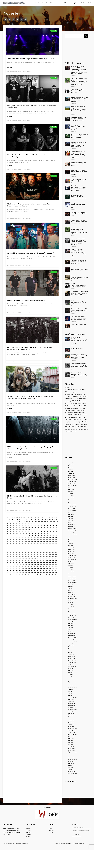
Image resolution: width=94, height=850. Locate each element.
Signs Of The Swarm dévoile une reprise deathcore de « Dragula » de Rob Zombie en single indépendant (79, 99)
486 (11, 568)
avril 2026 (70, 471)
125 (50, 523)
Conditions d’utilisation (78, 843)
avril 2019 (70, 629)
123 (44, 523)
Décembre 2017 (72, 660)
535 (56, 572)
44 (50, 515)
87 (47, 519)
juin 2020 (70, 602)
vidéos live (71, 431)
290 (35, 544)
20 (45, 513)
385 (14, 556)
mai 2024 (70, 518)
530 (41, 572)
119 (32, 523)
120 (35, 523)
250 (17, 539)
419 (14, 560)
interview (71, 405)
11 (24, 513)
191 (44, 531)
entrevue (68, 396)
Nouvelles (37, 3)
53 (19, 517)
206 (38, 533)
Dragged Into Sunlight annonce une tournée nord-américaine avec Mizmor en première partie (79, 374)
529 (38, 572)
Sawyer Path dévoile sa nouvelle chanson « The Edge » (26, 300)
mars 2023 (71, 547)
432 (53, 560)
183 (20, 531)
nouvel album (76, 415)
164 (14, 529)
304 (26, 546)
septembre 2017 (72, 666)
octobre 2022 (71, 557)
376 (38, 554)
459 (32, 564)
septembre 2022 (72, 559)
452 (11, 564)
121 (38, 523)
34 (26, 515)
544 (34, 574)
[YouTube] (90, 2)
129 (11, 525)
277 (47, 541)
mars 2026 (71, 473)
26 (7, 515)
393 (38, 556)
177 (53, 529)
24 (55, 513)
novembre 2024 (72, 506)
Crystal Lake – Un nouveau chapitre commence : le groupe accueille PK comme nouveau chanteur (79, 172)
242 (44, 537)
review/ (75, 424)
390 (29, 556)
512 (38, 570)
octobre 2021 (71, 580)
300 (14, 546)
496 (41, 568)
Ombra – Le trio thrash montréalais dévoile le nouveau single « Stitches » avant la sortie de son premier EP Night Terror (79, 252)
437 (17, 562)
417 (8, 560)
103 (36, 521)
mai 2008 (70, 718)
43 (47, 515)
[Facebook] (83, 2)
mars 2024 (71, 522)
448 (50, 562)
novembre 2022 (72, 555)
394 (41, 556)
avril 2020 (70, 604)
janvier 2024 (71, 526)
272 (32, 541)
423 (26, 560)
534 (53, 572)
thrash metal (78, 429)
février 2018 (71, 656)
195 (56, 531)
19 (43, 513)
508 (26, 570)
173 (41, 529)
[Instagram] (88, 2)
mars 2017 (71, 679)
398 (53, 556)
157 (44, 527)
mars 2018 (71, 654)
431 (50, 560)
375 (35, 554)
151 (26, 527)
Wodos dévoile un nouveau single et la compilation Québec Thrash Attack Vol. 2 (79, 221)
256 (35, 539)
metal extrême (75, 410)
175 (47, 529)
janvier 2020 (71, 611)
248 (11, 539)
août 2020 (71, 600)
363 (50, 552)
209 (47, 533)
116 (23, 523)
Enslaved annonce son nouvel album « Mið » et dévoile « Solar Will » (79, 214)
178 (56, 529)
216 (17, 535)
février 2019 (71, 633)
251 (20, 539)
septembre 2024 (72, 510)
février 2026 (71, 475)
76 (21, 519)
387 (20, 556)
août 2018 (71, 644)
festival (75, 396)
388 (23, 556)
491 (26, 568)
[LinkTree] (81, 2)
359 (38, 552)
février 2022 (71, 574)
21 (48, 513)
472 (20, 566)
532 (47, 572)
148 (17, 527)
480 (44, 566)
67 (52, 517)
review (68, 424)
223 (38, 535)
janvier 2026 (71, 477)
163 (11, 529)
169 (29, 529)
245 (53, 537)
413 (47, 558)
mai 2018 (70, 650)
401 (11, 558)
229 (56, 535)
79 (28, 519)
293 (44, 544)
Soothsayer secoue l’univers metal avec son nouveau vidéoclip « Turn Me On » (78, 119)
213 (8, 535)
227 (50, 535)
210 (50, 533)
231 (11, 537)
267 (17, 541)
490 (23, 568)
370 (20, 554)
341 (35, 550)
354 (23, 552)
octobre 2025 (71, 483)
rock (80, 424)
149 (20, 527)
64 (45, 517)
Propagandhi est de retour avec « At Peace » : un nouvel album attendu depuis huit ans (31, 107)
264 (8, 541)
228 (53, 535)
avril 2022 (70, 570)
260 (47, 539)
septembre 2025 (72, 485)
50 (12, 517)
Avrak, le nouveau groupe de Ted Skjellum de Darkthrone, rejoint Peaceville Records (78, 285)
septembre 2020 (72, 598)
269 (23, 541)
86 (45, 519)
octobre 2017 (71, 664)
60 (35, 517)
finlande (81, 396)
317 (14, 548)
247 (8, 539)
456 (23, 564)
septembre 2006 (72, 734)
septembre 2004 (72, 773)
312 (50, 546)
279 (53, 541)
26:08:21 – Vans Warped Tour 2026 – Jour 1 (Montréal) (78, 180)
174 (44, 529)
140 (44, 525)
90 (54, 519)
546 (40, 574)
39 (38, 515)
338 (26, 550)
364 (53, 552)
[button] (5, 19)
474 (26, 566)
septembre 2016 (72, 687)
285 (20, 544)
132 (20, 525)
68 (54, 517)
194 (53, 531)
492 (29, 568)
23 (52, 513)
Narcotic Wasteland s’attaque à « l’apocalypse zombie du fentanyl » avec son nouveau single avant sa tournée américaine (79, 241)
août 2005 (71, 761)
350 (11, 552)
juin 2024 (70, 516)
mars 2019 (71, 631)
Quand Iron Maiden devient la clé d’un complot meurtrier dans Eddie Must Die (79, 277)
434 (8, 562)
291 (38, 544)
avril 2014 (70, 693)
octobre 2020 (71, 596)
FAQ (56, 843)
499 (50, 568)
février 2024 (71, 524)
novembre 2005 (72, 755)
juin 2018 (70, 648)
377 (41, 554)
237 (29, 537)
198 (14, 533)
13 (29, 513)
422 (23, 560)
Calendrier (66, 3)
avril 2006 (70, 744)
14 (31, 513)
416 (56, 558)
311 (47, 546)
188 (35, 531)
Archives (28, 836)
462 (41, 564)
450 (56, 562)
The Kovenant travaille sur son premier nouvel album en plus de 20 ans (31, 59)
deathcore (72, 392)
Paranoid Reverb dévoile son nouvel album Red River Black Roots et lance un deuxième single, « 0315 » (78, 188)
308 (38, 546)
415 (53, 558)
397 (50, 556)
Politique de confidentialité (65, 843)
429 (44, 560)
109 (54, 521)
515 (47, 570)
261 (50, 539)
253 (26, 539)
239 (35, 537)
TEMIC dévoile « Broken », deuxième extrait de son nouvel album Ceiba (79, 91)
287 (26, 544)
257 (38, 539)
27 (10, 515)
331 (56, 548)
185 (26, 531)
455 (20, 564)
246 (56, 537)
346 (50, 550)
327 (44, 548)
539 (19, 574)
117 (26, 523)
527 (32, 572)
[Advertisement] (32, 593)
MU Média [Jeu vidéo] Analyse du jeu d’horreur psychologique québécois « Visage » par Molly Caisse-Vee (32, 448)
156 (41, 527)
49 (10, 517)
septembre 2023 (72, 535)
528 (35, 572)
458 (29, 564)
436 (14, 562)
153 (32, 527)
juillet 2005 (71, 763)
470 (14, 566)
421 (20, 560)
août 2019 (71, 621)
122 (41, 523)
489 (20, 568)
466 (53, 564)
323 (32, 548)
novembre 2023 (72, 530)
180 (11, 531)
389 (26, 556)
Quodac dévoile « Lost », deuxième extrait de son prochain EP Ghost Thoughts (78, 196)
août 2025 (71, 487)
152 (29, 527)
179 (8, 531)
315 (8, 548)
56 (26, 517)
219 (26, 535)
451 (8, 564)
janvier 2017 (71, 681)
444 (38, 562)
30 (17, 515)
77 (24, 519)
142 (50, 525)
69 (57, 517)
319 (20, 548)
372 (26, 554)
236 (26, 537)
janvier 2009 (71, 705)
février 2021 (71, 592)
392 (35, 556)
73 (14, 519)
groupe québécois (72, 401)
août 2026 (71, 463)
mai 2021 (70, 588)
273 (35, 541)
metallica (82, 410)
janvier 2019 (71, 635)
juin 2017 (70, 672)
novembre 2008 (72, 707)
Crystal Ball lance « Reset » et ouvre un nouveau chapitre (78, 325)
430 (47, 560)
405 (23, 558)
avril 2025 (70, 496)
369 (17, 554)
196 (8, 533)
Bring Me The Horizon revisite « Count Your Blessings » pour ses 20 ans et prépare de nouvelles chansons (78, 144)
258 (41, 539)
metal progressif (70, 412)
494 (35, 568)
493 (32, 568)
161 (56, 527)
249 (14, 539)
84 (40, 519)
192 (47, 531)
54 (21, 517)
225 (44, 535)
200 (20, 533)
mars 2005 (71, 769)
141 (47, 525)
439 (23, 562)
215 (14, 535)
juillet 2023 (71, 539)
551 (55, 574)
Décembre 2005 (72, 753)
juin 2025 (70, 491)
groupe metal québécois (77, 398)
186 (29, 531)
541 (25, 574)
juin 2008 (70, 716)
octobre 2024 (71, 508)
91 (57, 519)
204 (32, 533)
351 (14, 552)
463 (44, 564)
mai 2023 (70, 543)
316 (11, 548)
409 (35, 558)
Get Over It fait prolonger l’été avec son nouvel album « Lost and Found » (78, 302)
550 (52, 574)
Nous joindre (74, 3)
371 (23, 554)
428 (41, 560)
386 (17, 556)
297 (56, 544)
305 (29, 546)
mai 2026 (70, 469)
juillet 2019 (71, 623)
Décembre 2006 (72, 728)
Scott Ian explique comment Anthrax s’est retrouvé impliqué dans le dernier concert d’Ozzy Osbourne (30, 348)
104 (39, 521)
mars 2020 (71, 607)
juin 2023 (70, 541)
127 (56, 523)
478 (38, 566)
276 (44, 541)
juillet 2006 (71, 738)
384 (11, 556)
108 (51, 521)
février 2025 (71, 500)
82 (35, 519)
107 (48, 521)
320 (23, 548)
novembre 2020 (72, 594)
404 (20, 558)
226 (47, 535)
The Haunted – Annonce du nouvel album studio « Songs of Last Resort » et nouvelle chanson (29, 205)
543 (31, 574)
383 (8, 556)
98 (21, 521)
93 (10, 521)
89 (52, 519)
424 (29, 560)
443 (35, 562)
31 (19, 515)
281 (8, 544)
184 (23, 531)
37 (33, 515)
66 (50, 517)
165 (17, 529)
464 (47, 564)
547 (43, 574)
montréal (80, 412)
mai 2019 (70, 627)
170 (32, 529)
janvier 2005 (71, 771)
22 (50, 513)
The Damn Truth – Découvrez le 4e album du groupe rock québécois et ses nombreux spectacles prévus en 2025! (31, 397)
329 (50, 548)
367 (11, 554)
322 (29, 548)
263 (56, 539)
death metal (80, 392)
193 (50, 531)
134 (26, 525)
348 (56, 550)
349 (8, 552)
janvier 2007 (71, 726)
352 (17, 552)
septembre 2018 (72, 642)
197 (11, 533)
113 (14, 523)
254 (29, 539)
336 (20, 550)
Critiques (59, 3)
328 (47, 548)
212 (56, 533)
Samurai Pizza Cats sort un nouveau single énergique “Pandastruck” (30, 253)
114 (17, 523)
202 (26, 533)
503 (11, 570)
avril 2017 (70, 677)
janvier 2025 (71, 502)
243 (47, 537)
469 (11, 566)
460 (35, 564)
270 (26, 541)
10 (22, 513)
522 (17, 572)
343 (41, 550)
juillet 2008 (71, 714)
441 (29, 562)
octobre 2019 (71, 617)
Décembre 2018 (72, 637)
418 (11, 560)
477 (35, 566)
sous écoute (74, 426)
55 (24, 517)
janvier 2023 (71, 551)
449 (53, 562)
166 (20, 529)
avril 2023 (70, 545)
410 (38, 558)
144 (56, 525)
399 (56, 556)
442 (32, 562)
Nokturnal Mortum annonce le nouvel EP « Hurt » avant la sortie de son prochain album (79, 269)
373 (29, 554)
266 (14, 541)
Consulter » (10, 67)
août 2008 (71, 711)
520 (11, 572)
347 (53, 550)
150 (23, 527)
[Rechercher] (86, 36)
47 (57, 515)
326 (41, 548)
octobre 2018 (71, 639)
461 (38, 564)
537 (13, 574)
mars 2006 (71, 746)
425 (32, 560)
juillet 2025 (71, 489)
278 (50, 541)
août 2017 (71, 668)
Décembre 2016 (72, 683)
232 (14, 537)
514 (44, 570)
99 (24, 521)
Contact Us (51, 832)
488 (17, 568)
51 (14, 517)
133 (23, 525)
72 (12, 519)
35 (28, 515)
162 (8, 529)
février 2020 (71, 609)
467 (56, 564)
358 (35, 552)
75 (19, 519)
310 (44, 546)
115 (20, 523)
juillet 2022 (71, 563)
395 (44, 556)
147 (14, 527)
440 (26, 562)
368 (14, 554)
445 (41, 562)
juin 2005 (70, 765)
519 (8, 572)
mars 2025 (71, 498)
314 (56, 546)
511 (35, 570)
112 (11, 523)
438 (20, 562)
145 (8, 527)
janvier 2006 (71, 751)
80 (31, 519)
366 (8, 554)
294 (47, 544)
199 (17, 533)
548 (46, 574)
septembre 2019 (72, 619)
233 (17, 537)
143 (53, 525)
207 (41, 533)
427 (38, 560)
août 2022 (71, 561)
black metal (77, 389)
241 (41, 537)
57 (28, 517)
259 (44, 539)
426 (35, 560)
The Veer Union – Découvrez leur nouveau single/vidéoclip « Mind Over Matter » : (79, 261)
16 (36, 513)
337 (23, 550)
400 (8, 558)
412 (44, 558)
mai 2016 (70, 689)
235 (23, 537)
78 (26, 519)
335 (17, 550)
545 (37, 574)
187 (32, 531)
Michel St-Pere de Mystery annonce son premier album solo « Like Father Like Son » (78, 318)
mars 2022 (71, 572)
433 (56, 560)
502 (8, 570)
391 (32, 556)
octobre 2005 (71, 757)
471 (17, 566)
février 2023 (71, 549)
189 (38, 531)
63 (43, 517)
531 (44, 572)
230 (8, 537)
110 (57, 521)
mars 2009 (71, 701)
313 (53, 546)
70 (7, 519)
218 (23, 535)
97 (19, 521)
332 (8, 550)
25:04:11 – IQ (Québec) (77, 348)
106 (45, 521)
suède (71, 429)
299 (11, 546)
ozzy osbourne (74, 419)
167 (23, 529)
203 (29, 533)
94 (12, 521)
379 (47, 554)
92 (7, 521)
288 (29, 544)
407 (29, 558)
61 (38, 517)
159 (50, 527)
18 (41, 513)
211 (53, 533)
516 (50, 570)
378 (44, 554)
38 (35, 515)
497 (44, 568)
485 (8, 568)
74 (17, 519)
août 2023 (71, 537)
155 (38, 527)
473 (23, 566)
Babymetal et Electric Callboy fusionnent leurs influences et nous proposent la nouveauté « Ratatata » (79, 356)
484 (56, 566)
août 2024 (71, 512)
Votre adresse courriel (78, 827)
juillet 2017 (71, 670)
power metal (75, 422)
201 (23, 533)
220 (29, 535)
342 (38, 550)
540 (22, 574)
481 (47, 566)
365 (56, 552)
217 (20, 535)
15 (34, 513)
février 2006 (71, 748)
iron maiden (79, 405)
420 (17, 560)
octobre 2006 (71, 732)
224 (41, 535)
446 (44, 562)
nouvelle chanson (74, 417)
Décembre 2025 (72, 479)
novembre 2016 (72, 685)
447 (47, 562)
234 (20, 537)
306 (32, 546)
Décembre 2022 (72, 553)
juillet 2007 (71, 722)
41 (43, 515)
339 (29, 550)
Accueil (31, 3)
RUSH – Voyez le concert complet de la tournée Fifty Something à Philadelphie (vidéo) (78, 127)
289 (32, 544)
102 (33, 521)
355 (26, 552)
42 (45, 515)
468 (8, 566)
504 (14, 570)
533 (50, 572)
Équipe (50, 828)
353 (20, 552)
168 (26, 529)
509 (29, 570)
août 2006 (71, 736)
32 (21, 515)
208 (44, 533)
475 (29, 566)
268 (20, 541)
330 (53, 548)
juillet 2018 (71, 646)
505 (17, 570)
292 (41, 544)
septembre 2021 (72, 582)
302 (20, 546)
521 (14, 572)
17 (38, 513)
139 (41, 525)
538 (16, 574)
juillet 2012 (71, 699)
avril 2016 (70, 691)
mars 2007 (71, 724)
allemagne (68, 389)
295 (50, 544)
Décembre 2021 (72, 576)
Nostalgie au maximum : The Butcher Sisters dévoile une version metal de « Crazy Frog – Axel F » (79, 205)
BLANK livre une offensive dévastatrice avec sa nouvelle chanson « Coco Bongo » (32, 497)
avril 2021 (70, 590)
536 (10, 574)
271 (29, 541)
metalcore (78, 408)
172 (38, 529)
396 (47, 556)
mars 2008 (71, 720)
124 (47, 523)
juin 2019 (70, 625)
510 (32, 570)
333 (11, 550)
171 (35, 529)
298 (8, 546)
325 (38, 548)
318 (17, 548)
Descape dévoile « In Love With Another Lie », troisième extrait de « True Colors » (79, 310)
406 (26, 558)
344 (44, 550)
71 (10, 519)
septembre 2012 (72, 697)
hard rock (76, 403)
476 (32, 566)
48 (7, 517)
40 (40, 515)
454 (17, 564)
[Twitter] (85, 2)
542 (28, 574)
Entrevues (52, 3)
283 (14, 544)
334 (14, 550)
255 (32, 539)
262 (53, 539)
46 (54, 515)
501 (56, 568)
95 (14, 521)
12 (26, 513)
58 (31, 517)
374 (32, 554)
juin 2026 (70, 467)
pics (67, 422)
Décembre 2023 (72, 528)
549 (49, 574)
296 (53, 544)
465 (50, 564)
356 (29, 552)
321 (26, 548)
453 (14, 564)
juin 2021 (70, 586)
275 (41, 541)
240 (38, 537)
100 (27, 521)
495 (38, 568)
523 (20, 572)
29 (14, 515)
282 (11, 544)
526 (29, 572)
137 (35, 525)
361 (44, 552)
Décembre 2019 (72, 613)
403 (17, 558)
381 (53, 554)
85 (43, 519)
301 (17, 546)
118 (29, 523)
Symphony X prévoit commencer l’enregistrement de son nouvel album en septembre (79, 136)
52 (17, 517)
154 (35, 527)
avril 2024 (70, 520)
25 (57, 513)
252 (23, 539)
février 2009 (71, 703)
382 (56, 554)
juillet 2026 (71, 465)
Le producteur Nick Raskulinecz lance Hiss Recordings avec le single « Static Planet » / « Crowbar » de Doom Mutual (79, 294)
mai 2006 (70, 742)
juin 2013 (70, 695)
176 (50, 529)
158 (47, 527)
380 (50, 554)
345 (47, 550)
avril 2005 (70, 767)
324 (35, 548)
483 (53, 566)
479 (41, 566)
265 (11, 541)
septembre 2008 (72, 709)
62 (40, 517)
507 (23, 570)
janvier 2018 (71, 658)
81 (33, 519)
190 (41, 531)
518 (56, 570)
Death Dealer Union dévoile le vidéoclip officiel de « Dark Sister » (78, 163)
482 (50, 566)
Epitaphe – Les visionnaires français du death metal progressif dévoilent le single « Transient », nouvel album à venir (79, 109)
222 (35, 535)
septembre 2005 (72, 759)
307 (35, 546)
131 (17, 525)
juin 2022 (70, 565)
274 (38, 541)
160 (53, 527)
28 (12, 515)
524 (23, 572)
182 (17, 531)
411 (41, 558)
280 (56, 541)
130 (14, 525)
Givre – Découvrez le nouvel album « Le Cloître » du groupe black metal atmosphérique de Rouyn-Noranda (79, 366)
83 (38, 519)
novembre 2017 (72, 662)
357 (32, 552)
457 (26, 564)
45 (52, 515)
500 (53, 568)
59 (33, 517)
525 (26, 572)
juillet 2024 (71, 514)
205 (35, 533)
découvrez (81, 394)
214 (11, 535)
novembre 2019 (72, 615)
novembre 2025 (72, 481)
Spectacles (45, 3)
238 (32, 537)
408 (32, 558)
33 (24, 515)
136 (32, 525)
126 (53, 523)
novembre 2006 (72, 730)
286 (23, 544)
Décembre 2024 (72, 504)
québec (84, 422)
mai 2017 (70, 674)
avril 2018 (70, 652)
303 (23, 546)
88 (50, 519)
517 (53, 570)
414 (50, 558)
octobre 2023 (71, 533)
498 (47, 568)
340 (32, 550)
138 (38, 525)
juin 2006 (70, 740)
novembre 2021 (72, 578)
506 (20, 570)
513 (41, 570)
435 (11, 562)
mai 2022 (70, 567)
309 (41, 546)
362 (47, 552)
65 (47, 517)
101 (30, 521)
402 (14, 558)
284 (17, 544)
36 (31, 515)
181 (14, 531)
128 (8, 525)
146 (11, 527)
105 (42, 521)
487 (14, 568)
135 (29, 525)
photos (83, 419)
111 (8, 523)
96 (17, 521)
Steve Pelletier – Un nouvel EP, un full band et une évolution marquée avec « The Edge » (30, 156)
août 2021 (71, 584)
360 (41, 552)
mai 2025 (70, 493)
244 (50, 537)
